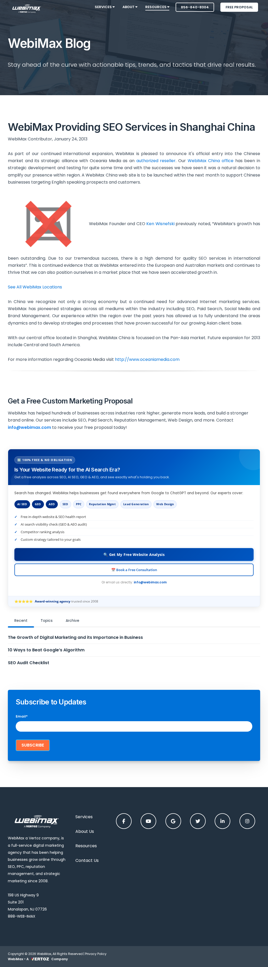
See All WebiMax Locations (35, 287)
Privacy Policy (96, 954)
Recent (20, 620)
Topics (47, 620)
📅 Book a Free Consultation (134, 569)
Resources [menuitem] (156, 6)
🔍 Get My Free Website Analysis (134, 554)
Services (84, 817)
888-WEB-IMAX (21, 916)
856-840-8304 (195, 7)
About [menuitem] (128, 6)
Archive (72, 620)
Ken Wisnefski (160, 224)
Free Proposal (239, 7)
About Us (84, 831)
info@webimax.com (150, 582)
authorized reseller (156, 161)
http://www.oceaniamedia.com (147, 359)
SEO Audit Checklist (28, 663)
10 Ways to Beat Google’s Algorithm (46, 650)
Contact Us (87, 860)
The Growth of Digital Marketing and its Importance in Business (75, 637)
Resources (86, 846)
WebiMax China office (210, 161)
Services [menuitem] (104, 6)
